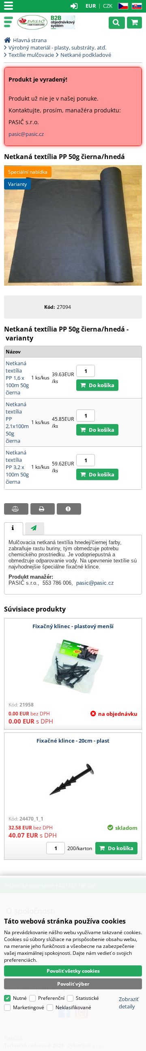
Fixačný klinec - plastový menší (73, 626)
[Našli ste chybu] (69, 509)
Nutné (20, 998)
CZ (121, 6)
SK (135, 6)
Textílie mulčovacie (31, 54)
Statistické (87, 998)
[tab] (13, 528)
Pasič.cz (32, 22)
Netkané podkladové (85, 54)
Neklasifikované (73, 1007)
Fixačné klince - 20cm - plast (73, 740)
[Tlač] (42, 509)
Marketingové (28, 1007)
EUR (91, 5)
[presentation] (13, 529)
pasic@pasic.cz (26, 134)
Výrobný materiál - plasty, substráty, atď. (57, 47)
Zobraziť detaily (129, 1002)
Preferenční (51, 998)
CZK (107, 5)
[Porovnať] (16, 509)
